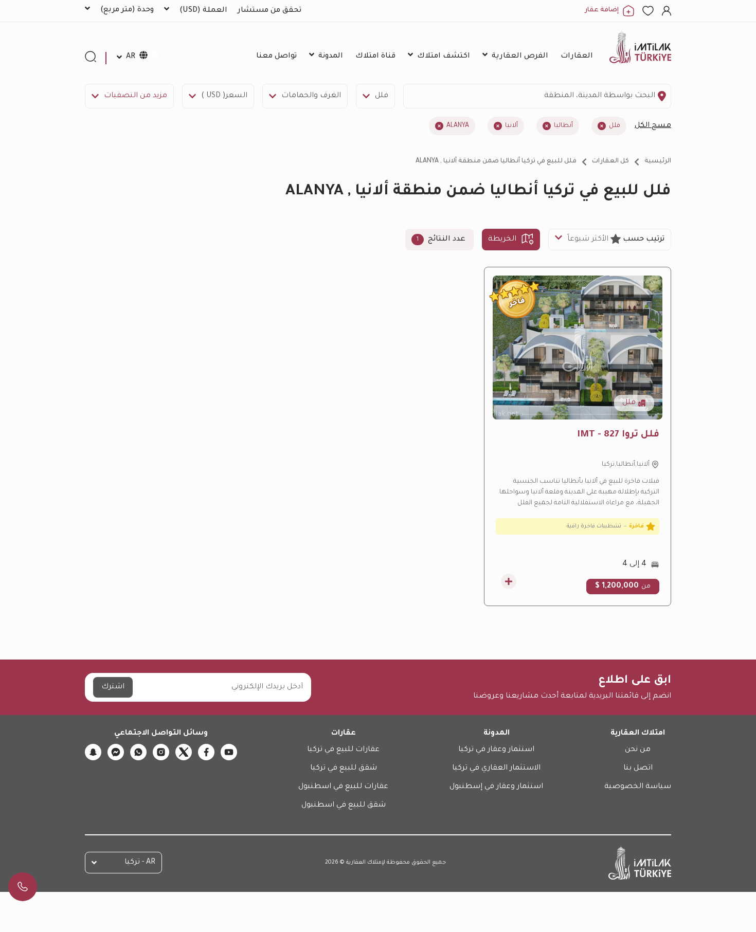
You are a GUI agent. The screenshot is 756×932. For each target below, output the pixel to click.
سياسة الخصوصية (637, 787)
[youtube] (229, 752)
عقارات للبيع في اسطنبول (343, 787)
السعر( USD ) (224, 96)
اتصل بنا (638, 768)
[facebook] (206, 752)
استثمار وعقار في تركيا (496, 750)
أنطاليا (563, 126)
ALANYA (457, 126)
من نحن (638, 750)
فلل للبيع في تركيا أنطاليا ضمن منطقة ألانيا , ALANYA (496, 161)
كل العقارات (610, 161)
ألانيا (511, 126)
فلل (381, 96)
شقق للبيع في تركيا (343, 768)
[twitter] (183, 752)
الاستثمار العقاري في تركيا (496, 768)
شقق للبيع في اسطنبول (343, 805)
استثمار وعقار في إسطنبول (496, 787)
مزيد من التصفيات (135, 96)
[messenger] (115, 752)
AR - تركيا (139, 862)
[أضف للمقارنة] (508, 581)
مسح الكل (653, 126)
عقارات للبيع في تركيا (343, 750)
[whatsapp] (138, 752)
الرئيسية (657, 161)
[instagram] (161, 752)
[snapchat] (93, 752)
